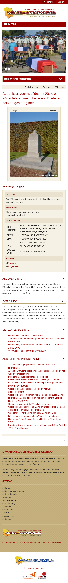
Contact (7, 519)
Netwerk (8, 507)
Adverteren (9, 516)
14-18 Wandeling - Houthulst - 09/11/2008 (27, 351)
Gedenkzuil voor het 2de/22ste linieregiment (28, 404)
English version (31, 87)
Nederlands (49, 2)
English (60, 2)
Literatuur (8, 509)
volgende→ (53, 111)
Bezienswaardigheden (14, 491)
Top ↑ (63, 278)
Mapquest (12, 263)
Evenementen (10, 500)
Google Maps (13, 266)
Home (7, 488)
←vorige (13, 111)
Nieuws (7, 497)
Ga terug (47, 87)
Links (6, 513)
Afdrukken (59, 87)
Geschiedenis (10, 494)
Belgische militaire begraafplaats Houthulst (28, 377)
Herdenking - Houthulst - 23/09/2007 (25, 335)
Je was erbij (9, 503)
